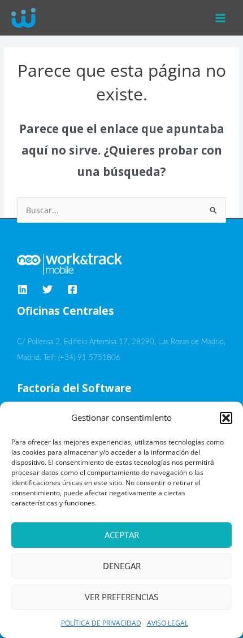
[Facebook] (72, 289)
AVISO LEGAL (167, 623)
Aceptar (122, 534)
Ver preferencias (121, 596)
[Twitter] (47, 289)
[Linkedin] (23, 289)
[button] (226, 418)
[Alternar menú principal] (220, 17)
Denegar (122, 565)
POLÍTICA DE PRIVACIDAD (101, 623)
